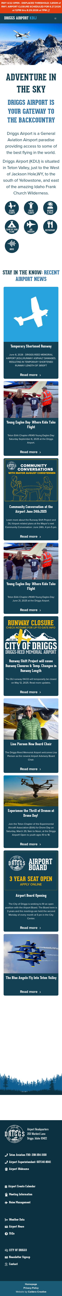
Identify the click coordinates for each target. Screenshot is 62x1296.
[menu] (55, 18)
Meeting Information (20, 1194)
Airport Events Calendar (21, 1186)
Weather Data (17, 1219)
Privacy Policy (31, 1288)
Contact (13, 1264)
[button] (12, 208)
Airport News (16, 1226)
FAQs (11, 1233)
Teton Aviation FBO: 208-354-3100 (27, 1155)
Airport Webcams (19, 1169)
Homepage (31, 1284)
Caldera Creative (37, 1291)
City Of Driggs (18, 1250)
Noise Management (20, 1202)
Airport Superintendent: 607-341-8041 (30, 1162)
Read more (29, 374)
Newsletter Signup (19, 1257)
